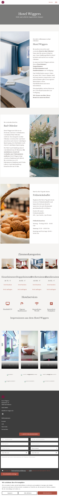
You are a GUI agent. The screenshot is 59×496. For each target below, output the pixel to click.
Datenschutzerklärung (18, 470)
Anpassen (9, 493)
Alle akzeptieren (47, 493)
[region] (29, 488)
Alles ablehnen (27, 493)
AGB (30, 470)
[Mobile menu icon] (56, 2)
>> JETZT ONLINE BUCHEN (29, 434)
